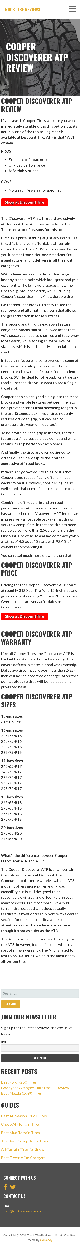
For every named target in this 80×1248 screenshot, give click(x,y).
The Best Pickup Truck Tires (24, 1141)
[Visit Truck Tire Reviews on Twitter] (13, 1188)
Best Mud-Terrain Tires (20, 1132)
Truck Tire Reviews (21, 9)
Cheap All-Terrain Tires (20, 1124)
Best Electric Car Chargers (23, 1157)
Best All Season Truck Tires (24, 1116)
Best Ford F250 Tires (19, 1082)
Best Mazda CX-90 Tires (21, 1093)
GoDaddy (46, 1240)
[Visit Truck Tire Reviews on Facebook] (5, 1188)
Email (4, 1042)
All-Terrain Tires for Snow (22, 1149)
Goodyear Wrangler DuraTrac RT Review (35, 1087)
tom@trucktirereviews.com (23, 1211)
